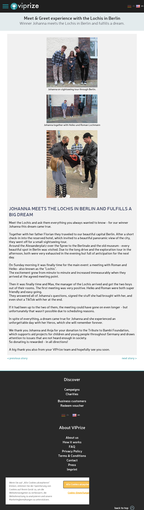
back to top (121, 508)
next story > (129, 358)
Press (72, 465)
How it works (72, 442)
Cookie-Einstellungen (79, 493)
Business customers (72, 401)
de (134, 6)
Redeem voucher (72, 405)
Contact (72, 460)
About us (72, 437)
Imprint (72, 469)
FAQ (72, 446)
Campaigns (72, 389)
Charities (72, 394)
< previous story (17, 358)
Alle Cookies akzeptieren (79, 484)
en (142, 6)
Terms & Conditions (72, 456)
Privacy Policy (72, 451)
